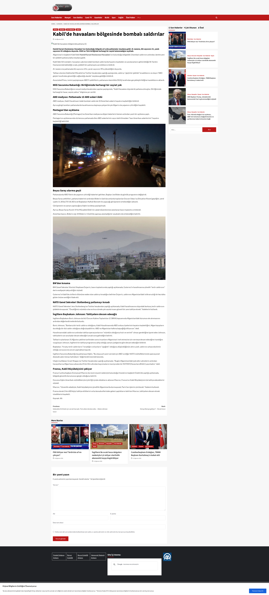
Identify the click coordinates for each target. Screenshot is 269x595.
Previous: (80, 409)
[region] (134, 589)
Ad (54, 514)
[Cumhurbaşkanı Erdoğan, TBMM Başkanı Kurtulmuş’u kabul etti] (148, 436)
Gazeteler (98, 17)
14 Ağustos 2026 (59, 458)
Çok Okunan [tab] (190, 27)
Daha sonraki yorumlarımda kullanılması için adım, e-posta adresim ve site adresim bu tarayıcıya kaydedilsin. (95, 532)
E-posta (113, 514)
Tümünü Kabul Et (257, 591)
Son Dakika (77, 17)
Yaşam (78, 29)
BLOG (107, 17)
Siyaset (141, 446)
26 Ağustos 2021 (59, 39)
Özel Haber (130, 17)
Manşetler (109, 444)
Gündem (62, 29)
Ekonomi (101, 444)
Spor (114, 17)
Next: (152, 407)
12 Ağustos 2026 (98, 461)
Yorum (56, 485)
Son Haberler (56, 17)
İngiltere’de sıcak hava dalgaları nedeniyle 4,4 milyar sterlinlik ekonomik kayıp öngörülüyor (107, 455)
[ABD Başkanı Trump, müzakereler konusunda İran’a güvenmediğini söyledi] (177, 96)
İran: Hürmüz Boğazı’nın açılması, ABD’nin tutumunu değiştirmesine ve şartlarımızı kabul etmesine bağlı (200, 116)
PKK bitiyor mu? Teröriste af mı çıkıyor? (201, 42)
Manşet (68, 17)
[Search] (216, 17)
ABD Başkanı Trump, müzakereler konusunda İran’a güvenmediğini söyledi (201, 98)
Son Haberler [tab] (176, 27)
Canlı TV (88, 17)
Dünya (55, 29)
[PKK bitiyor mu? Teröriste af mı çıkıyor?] (70, 436)
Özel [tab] (201, 27)
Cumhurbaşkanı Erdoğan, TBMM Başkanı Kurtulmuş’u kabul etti (146, 454)
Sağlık (120, 17)
